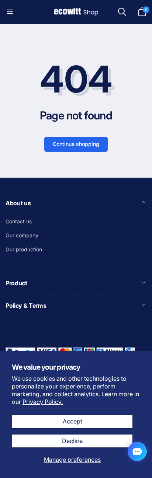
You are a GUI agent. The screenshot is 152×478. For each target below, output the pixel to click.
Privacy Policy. (43, 401)
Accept (72, 421)
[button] (10, 12)
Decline (72, 440)
